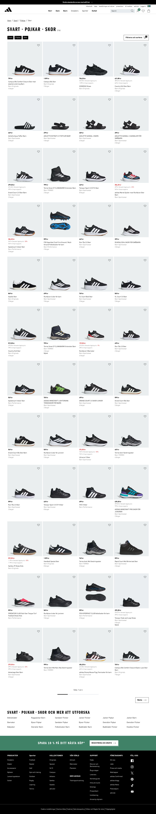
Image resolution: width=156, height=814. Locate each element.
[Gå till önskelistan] (143, 11)
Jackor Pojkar (108, 718)
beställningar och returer (106, 6)
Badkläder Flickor (110, 727)
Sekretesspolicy (79, 809)
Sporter (85, 11)
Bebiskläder (12, 718)
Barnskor (11, 722)
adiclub (136, 6)
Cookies (69, 809)
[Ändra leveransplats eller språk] (149, 6)
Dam (58, 11)
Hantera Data (61, 809)
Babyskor (11, 727)
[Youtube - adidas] (139, 792)
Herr (50, 11)
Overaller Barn (37, 727)
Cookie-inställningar (48, 809)
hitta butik (89, 6)
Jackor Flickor (84, 718)
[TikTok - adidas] (139, 786)
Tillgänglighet (110, 809)
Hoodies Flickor (133, 727)
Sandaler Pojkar (61, 722)
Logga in (143, 6)
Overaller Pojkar (109, 722)
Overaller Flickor (133, 722)
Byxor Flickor (84, 722)
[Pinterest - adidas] (139, 779)
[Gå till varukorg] (148, 11)
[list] (65, 37)
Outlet (94, 11)
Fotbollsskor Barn (62, 727)
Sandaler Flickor (61, 718)
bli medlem (128, 6)
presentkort (119, 6)
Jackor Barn (131, 718)
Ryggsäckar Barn (38, 718)
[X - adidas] (139, 773)
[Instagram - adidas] (139, 767)
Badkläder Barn (85, 727)
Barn (65, 11)
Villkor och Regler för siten (95, 809)
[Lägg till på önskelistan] (38, 45)
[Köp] (8, 10)
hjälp (95, 6)
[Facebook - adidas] (139, 761)
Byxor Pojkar (36, 722)
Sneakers (74, 11)
